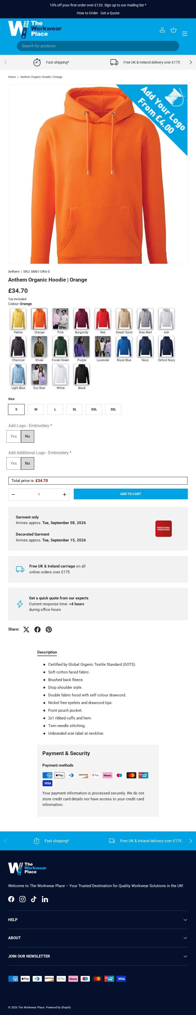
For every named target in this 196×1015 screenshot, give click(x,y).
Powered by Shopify (58, 1007)
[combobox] (98, 46)
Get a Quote (110, 13)
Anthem (13, 271)
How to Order (87, 13)
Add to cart (130, 494)
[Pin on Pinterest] (48, 629)
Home (12, 77)
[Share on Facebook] (37, 629)
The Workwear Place (31, 1007)
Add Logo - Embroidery (30, 425)
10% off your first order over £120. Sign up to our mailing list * (98, 5)
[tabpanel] (98, 699)
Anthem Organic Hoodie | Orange (41, 77)
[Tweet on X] (26, 629)
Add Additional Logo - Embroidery (39, 452)
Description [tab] (47, 652)
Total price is (29, 480)
